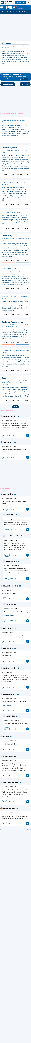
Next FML (25, 84)
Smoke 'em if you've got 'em (12, 322)
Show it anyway (9, 615)
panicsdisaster (7, 694)
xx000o (8, 515)
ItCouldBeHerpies (8, 586)
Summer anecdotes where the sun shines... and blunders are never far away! (14, 77)
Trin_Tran (6, 628)
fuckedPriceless (11, 536)
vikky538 (6, 648)
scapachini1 (9, 561)
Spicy (15, 12)
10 (27, 830)
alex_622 (6, 442)
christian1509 (7, 808)
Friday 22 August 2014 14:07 (11, 609)
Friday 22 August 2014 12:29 (11, 720)
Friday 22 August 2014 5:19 (9, 813)
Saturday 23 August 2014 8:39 (12, 565)
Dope (4, 378)
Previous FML (7, 84)
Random (8, 12)
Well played (6, 43)
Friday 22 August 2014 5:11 (8, 590)
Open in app (20, 2)
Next (15, 406)
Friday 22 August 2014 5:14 (9, 698)
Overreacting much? (9, 148)
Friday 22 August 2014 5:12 (9, 420)
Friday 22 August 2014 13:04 (11, 540)
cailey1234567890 (9, 782)
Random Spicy (24, 12)
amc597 (8, 716)
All (2, 12)
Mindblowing (7, 236)
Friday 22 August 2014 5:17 (9, 761)
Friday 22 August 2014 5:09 (9, 446)
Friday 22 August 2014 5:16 (9, 741)
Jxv (4, 736)
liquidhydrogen (8, 416)
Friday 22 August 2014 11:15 (11, 519)
